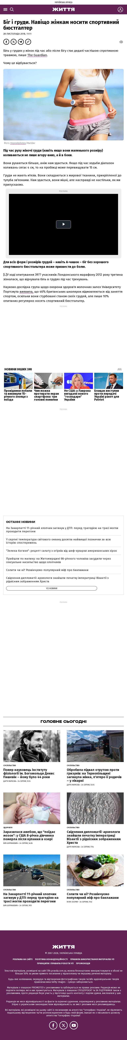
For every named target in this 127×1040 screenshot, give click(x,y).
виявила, (26, 291)
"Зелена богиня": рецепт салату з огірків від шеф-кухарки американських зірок (61, 551)
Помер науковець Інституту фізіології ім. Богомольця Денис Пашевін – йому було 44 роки (28, 773)
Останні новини (20, 522)
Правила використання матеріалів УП (92, 959)
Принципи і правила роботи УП (55, 963)
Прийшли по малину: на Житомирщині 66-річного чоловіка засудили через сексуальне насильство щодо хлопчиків (58, 560)
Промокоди (83, 963)
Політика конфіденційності (51, 959)
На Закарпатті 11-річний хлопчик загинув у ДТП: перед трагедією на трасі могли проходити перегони (62, 529)
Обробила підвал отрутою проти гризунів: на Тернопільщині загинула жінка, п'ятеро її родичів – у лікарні (94, 775)
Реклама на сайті (23, 959)
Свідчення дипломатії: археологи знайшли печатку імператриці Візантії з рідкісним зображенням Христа (57, 579)
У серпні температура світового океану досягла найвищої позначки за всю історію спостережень (58, 541)
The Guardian (37, 55)
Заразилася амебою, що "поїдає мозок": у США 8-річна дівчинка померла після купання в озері (29, 835)
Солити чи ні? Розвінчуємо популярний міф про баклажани (47, 570)
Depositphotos (18, 143)
